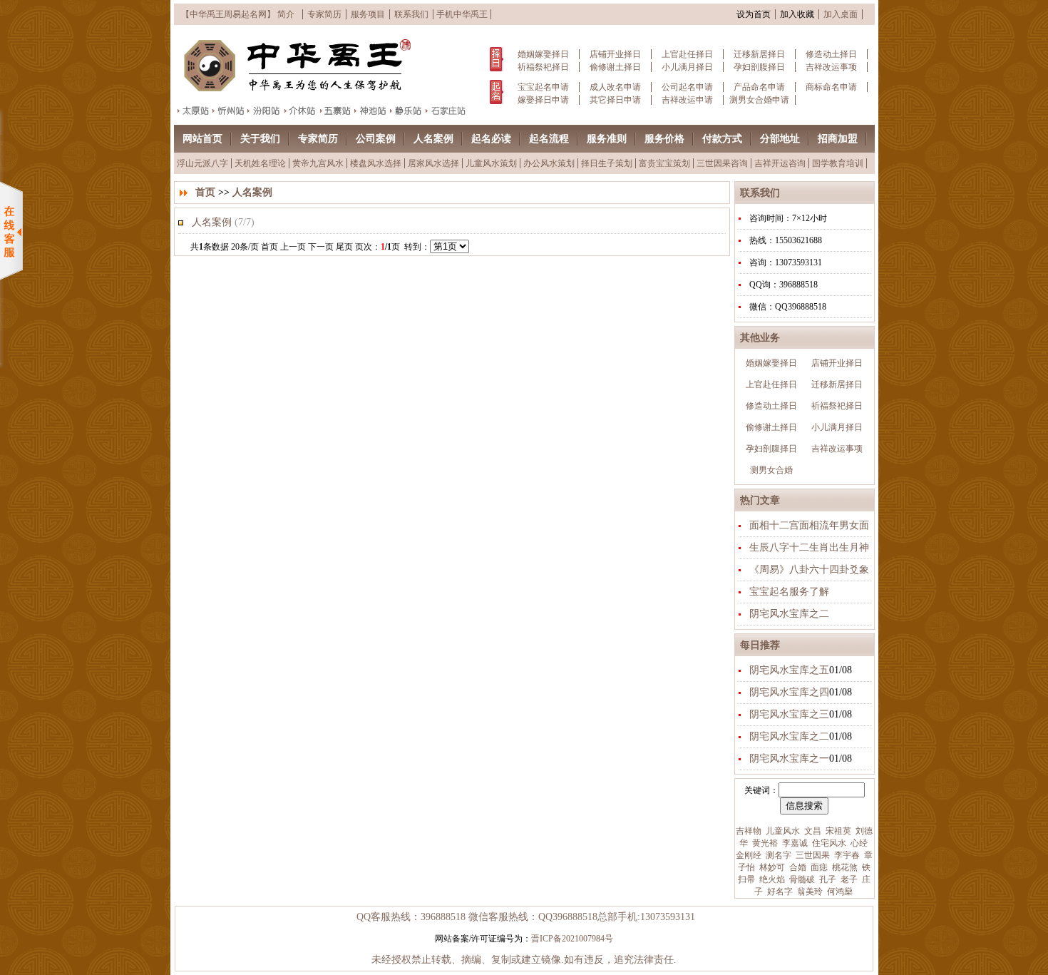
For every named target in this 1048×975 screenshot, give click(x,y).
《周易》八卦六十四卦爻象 (809, 569)
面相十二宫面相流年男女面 (809, 525)
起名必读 (491, 138)
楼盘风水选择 (375, 163)
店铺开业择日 (615, 54)
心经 (858, 843)
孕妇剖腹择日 (759, 67)
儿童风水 (782, 831)
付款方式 (722, 138)
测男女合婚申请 (759, 100)
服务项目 (368, 14)
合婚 (796, 867)
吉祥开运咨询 (780, 163)
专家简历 (324, 14)
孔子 (826, 879)
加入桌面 (840, 14)
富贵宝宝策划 (664, 163)
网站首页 (202, 138)
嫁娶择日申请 (543, 100)
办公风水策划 (549, 163)
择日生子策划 (606, 163)
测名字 (777, 855)
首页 (205, 192)
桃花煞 (844, 867)
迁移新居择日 (759, 54)
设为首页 (753, 14)
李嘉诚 (794, 843)
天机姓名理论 (260, 163)
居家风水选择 (433, 163)
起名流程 (549, 138)
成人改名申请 (615, 87)
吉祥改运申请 (687, 100)
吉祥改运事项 (831, 67)
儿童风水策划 (491, 163)
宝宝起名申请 (543, 87)
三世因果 (811, 855)
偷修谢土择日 (615, 67)
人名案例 (433, 138)
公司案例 (376, 138)
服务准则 (607, 138)
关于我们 (260, 138)
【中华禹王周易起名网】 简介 (237, 14)
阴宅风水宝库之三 (789, 714)
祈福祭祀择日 (543, 67)
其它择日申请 (615, 100)
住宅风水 (828, 843)
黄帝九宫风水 (318, 163)
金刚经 (748, 855)
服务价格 (664, 138)
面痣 (818, 867)
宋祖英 (837, 831)
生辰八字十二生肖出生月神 (809, 547)
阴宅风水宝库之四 (789, 692)
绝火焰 (771, 879)
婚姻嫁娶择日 (543, 54)
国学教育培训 (837, 163)
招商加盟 (838, 138)
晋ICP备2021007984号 (572, 939)
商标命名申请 (831, 87)
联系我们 (411, 14)
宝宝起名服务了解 (789, 591)
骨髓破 (801, 879)
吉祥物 (748, 831)
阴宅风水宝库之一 (789, 758)
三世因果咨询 (722, 163)
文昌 (811, 831)
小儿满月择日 (687, 67)
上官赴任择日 (687, 54)
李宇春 (846, 855)
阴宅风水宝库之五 (789, 670)
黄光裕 (764, 843)
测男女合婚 (771, 470)
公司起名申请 (687, 87)
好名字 (779, 892)
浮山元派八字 (202, 163)
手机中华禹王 (462, 14)
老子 (848, 879)
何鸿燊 (839, 892)
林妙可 (771, 867)
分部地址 (780, 138)
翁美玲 (809, 892)
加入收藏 (797, 14)
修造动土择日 (831, 54)
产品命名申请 (759, 87)
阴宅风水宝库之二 (789, 613)
